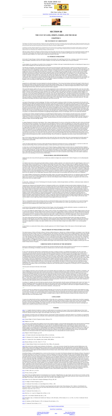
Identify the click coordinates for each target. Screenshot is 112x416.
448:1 (23, 335)
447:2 (23, 332)
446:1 (23, 321)
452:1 (23, 381)
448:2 (23, 337)
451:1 (23, 370)
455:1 (23, 401)
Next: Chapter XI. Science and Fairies (56, 406)
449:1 (23, 339)
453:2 (23, 390)
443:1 (23, 310)
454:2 (23, 395)
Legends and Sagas (53, 14)
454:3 (23, 397)
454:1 (23, 393)
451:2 (23, 372)
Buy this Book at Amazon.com (56, 16)
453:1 (23, 386)
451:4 (23, 379)
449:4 (23, 346)
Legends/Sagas (59, 409)
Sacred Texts (45, 14)
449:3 (23, 344)
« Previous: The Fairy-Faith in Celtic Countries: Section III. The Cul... (43, 413)
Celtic (58, 14)
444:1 (23, 314)
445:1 (23, 319)
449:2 (23, 341)
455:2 (23, 403)
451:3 (23, 374)
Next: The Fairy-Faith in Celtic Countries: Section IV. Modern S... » (69, 413)
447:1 (23, 323)
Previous (64, 14)
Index (61, 14)
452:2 (23, 383)
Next (68, 14)
